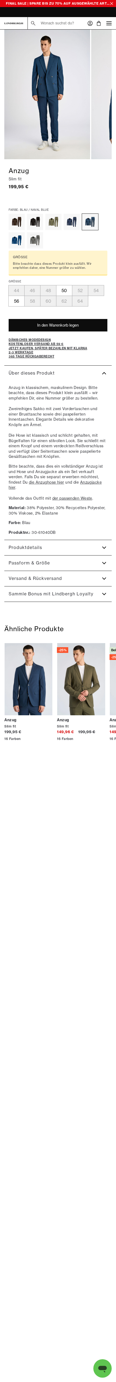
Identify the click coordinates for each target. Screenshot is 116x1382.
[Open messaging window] (102, 1368)
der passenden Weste (72, 498)
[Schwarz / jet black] (35, 222)
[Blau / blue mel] (72, 222)
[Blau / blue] (17, 240)
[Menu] (109, 23)
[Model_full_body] (47, 94)
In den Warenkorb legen (58, 325)
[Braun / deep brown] (17, 222)
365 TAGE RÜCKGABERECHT (28, 13)
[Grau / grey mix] (35, 240)
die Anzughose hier (46, 482)
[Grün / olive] (53, 222)
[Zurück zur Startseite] (13, 23)
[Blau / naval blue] (90, 222)
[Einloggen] (90, 23)
